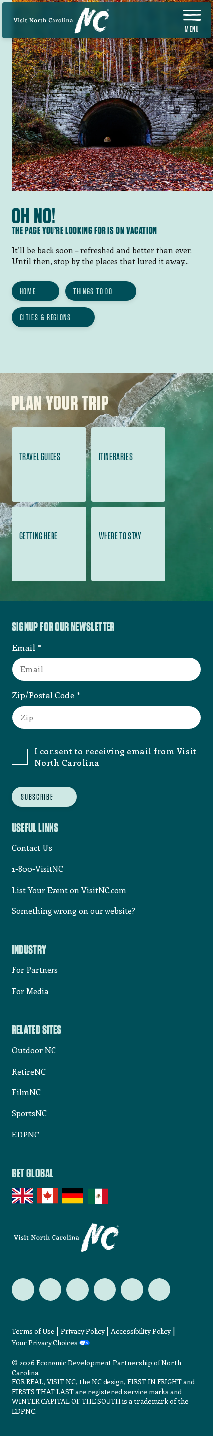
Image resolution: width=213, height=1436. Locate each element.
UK (23, 1196)
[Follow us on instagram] (77, 1289)
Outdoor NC (34, 1050)
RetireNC (29, 1071)
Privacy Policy (83, 1331)
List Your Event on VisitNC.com (69, 890)
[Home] (61, 20)
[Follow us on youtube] (132, 1289)
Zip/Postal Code (43, 694)
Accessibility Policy (141, 1331)
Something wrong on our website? (73, 910)
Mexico (99, 1196)
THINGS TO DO (92, 291)
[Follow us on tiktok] (159, 1289)
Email (24, 647)
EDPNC (25, 1134)
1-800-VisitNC (37, 868)
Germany (73, 1196)
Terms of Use (33, 1331)
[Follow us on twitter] (23, 1289)
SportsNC (29, 1113)
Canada (48, 1196)
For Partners (35, 969)
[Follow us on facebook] (50, 1289)
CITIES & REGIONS (45, 317)
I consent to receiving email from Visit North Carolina (115, 756)
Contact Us (32, 847)
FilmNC (26, 1092)
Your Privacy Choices (45, 1343)
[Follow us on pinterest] (105, 1289)
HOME (28, 291)
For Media (30, 991)
